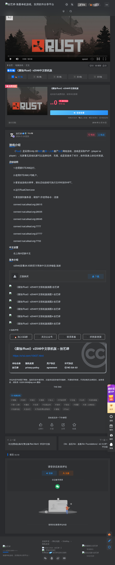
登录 (51, 473)
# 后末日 (27, 409)
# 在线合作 (47, 404)
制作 (40, 151)
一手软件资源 (49, 550)
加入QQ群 (23, 336)
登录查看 (80, 112)
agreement (52, 367)
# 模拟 (41, 400)
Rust (18, 151)
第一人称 (49, 151)
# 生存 (35, 404)
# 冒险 (14, 400)
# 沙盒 (72, 400)
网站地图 (56, 541)
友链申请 (45, 541)
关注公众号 (47, 336)
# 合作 (82, 400)
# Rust (66, 409)
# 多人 (51, 400)
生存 (60, 151)
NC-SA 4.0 (72, 367)
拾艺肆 (19, 133)
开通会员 (95, 5)
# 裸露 (76, 404)
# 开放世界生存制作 (42, 409)
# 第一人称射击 (89, 404)
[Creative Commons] (66, 367)
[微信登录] (57, 486)
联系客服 (71, 336)
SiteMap (66, 541)
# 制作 (57, 404)
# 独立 (32, 400)
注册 (67, 473)
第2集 (38, 76)
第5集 (98, 76)
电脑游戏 (19, 65)
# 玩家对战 (16, 409)
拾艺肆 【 (58, 548)
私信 (102, 134)
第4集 (78, 76)
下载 (97, 276)
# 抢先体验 (93, 400)
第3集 (58, 76)
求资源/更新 (96, 336)
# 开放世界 (62, 400)
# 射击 (67, 404)
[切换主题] (109, 547)
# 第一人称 (16, 404)
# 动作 (23, 400)
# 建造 (26, 404)
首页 (10, 65)
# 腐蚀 (56, 409)
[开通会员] (109, 534)
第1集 (17, 76)
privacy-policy (32, 367)
